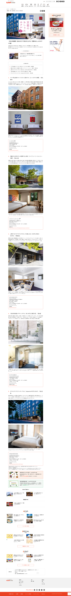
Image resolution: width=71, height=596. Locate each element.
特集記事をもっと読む (26, 546)
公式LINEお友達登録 (25, 476)
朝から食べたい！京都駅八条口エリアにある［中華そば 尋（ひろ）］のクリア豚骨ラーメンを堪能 (56, 29)
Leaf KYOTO (8, 9)
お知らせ (16, 572)
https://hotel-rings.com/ (12, 307)
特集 (10, 10)
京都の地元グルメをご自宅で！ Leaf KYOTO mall (28, 472)
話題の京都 (13, 10)
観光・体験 (21, 10)
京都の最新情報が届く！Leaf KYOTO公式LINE (28, 481)
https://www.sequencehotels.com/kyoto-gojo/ (16, 464)
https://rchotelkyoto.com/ (13, 385)
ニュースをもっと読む (26, 526)
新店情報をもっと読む (56, 34)
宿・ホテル (17, 10)
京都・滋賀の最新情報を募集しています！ (21, 573)
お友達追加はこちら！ (26, 485)
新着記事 (8, 10)
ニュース (43, 582)
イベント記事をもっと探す (25, 565)
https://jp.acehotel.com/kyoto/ (13, 150)
